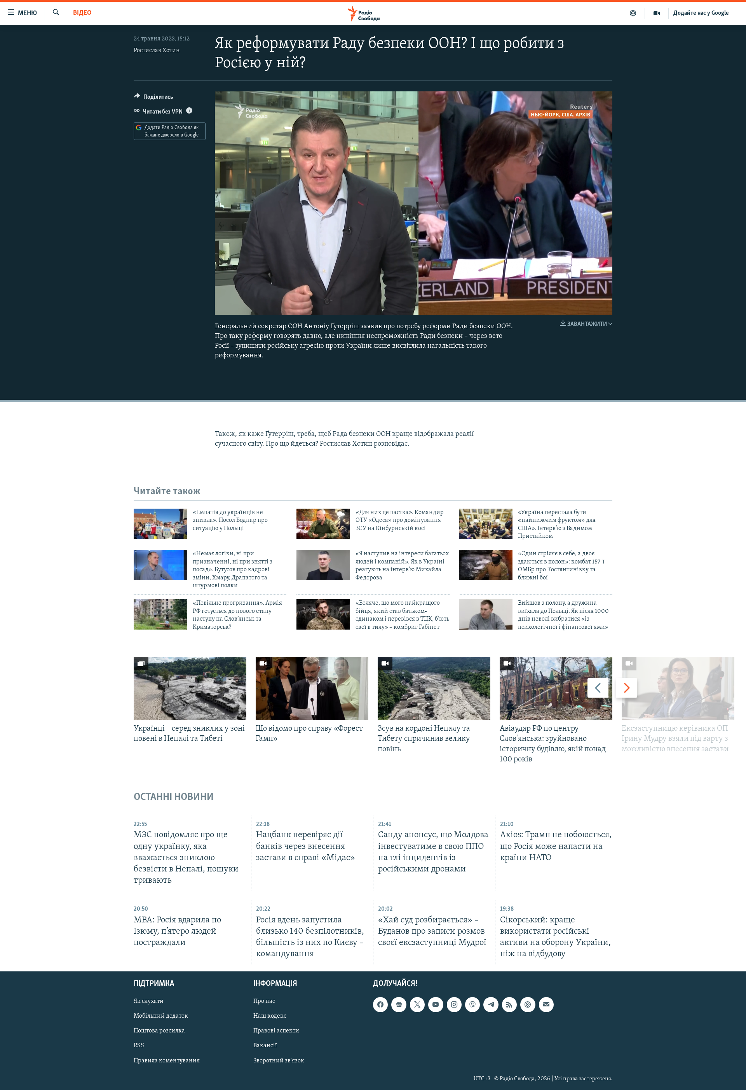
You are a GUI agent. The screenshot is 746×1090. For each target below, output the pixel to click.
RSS (139, 1046)
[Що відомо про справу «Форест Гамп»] (312, 688)
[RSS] (509, 1004)
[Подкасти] (633, 13)
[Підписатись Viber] (472, 1004)
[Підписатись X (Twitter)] (417, 1004)
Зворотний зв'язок (278, 1061)
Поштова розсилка (159, 1031)
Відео (82, 13)
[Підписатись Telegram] (490, 1004)
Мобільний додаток (161, 1016)
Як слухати (149, 1002)
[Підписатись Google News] (398, 1004)
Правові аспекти (276, 1031)
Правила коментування (167, 1061)
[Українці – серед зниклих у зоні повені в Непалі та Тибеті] (190, 688)
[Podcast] (527, 1004)
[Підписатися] (546, 1004)
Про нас (264, 1002)
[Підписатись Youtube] (435, 1004)
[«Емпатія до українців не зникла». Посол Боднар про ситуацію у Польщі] (160, 524)
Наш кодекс (269, 1016)
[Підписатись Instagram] (454, 1004)
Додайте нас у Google (701, 13)
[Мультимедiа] (657, 13)
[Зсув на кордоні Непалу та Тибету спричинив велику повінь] (434, 688)
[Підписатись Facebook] (380, 1004)
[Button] (153, 98)
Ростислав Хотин (157, 50)
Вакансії (265, 1046)
